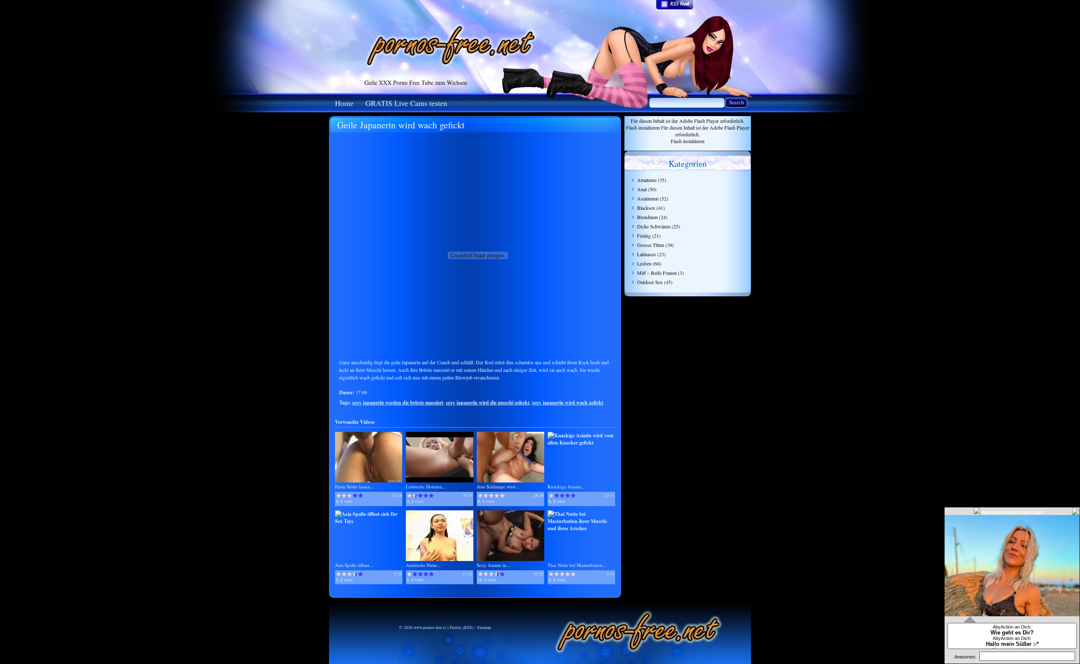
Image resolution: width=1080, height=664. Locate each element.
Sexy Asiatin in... (493, 565)
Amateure (646, 179)
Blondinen (647, 217)
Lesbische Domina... (426, 486)
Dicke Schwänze (653, 226)
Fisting (644, 235)
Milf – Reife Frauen (657, 272)
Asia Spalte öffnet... (354, 565)
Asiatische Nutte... (423, 565)
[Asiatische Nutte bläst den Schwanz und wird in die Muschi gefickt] (439, 559)
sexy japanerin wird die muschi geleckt (487, 402)
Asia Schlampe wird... (498, 486)
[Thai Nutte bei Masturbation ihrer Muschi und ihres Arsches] (581, 528)
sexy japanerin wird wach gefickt (567, 402)
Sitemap (484, 627)
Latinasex (646, 254)
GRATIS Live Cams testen (406, 103)
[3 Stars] (349, 495)
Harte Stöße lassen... (354, 486)
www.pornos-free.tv (429, 627)
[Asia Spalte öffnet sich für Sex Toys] (368, 521)
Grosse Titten (650, 244)
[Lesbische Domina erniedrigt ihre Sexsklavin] (439, 480)
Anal (642, 189)
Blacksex (646, 207)
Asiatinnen (648, 198)
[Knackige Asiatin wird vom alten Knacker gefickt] (581, 442)
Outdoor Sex (650, 282)
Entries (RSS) (461, 627)
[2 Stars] (344, 495)
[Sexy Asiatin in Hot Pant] (510, 559)
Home (344, 103)
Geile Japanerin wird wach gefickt (400, 125)
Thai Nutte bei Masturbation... (577, 565)
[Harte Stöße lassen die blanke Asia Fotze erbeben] (368, 480)
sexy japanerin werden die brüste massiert (397, 402)
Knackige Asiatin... (566, 486)
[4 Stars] (355, 495)
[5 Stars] (360, 495)
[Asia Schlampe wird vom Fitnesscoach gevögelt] (510, 480)
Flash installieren (643, 127)
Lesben (644, 263)
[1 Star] (338, 495)
